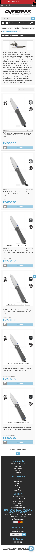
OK (33, 18)
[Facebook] (15, 542)
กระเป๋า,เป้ (18, 483)
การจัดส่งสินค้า (18, 501)
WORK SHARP (18, 468)
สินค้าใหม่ (18, 486)
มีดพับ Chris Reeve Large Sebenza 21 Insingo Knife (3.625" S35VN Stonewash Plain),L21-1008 (17, 193)
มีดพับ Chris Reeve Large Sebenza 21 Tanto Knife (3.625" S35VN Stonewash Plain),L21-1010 (17, 135)
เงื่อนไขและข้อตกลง (18, 497)
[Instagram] (18, 542)
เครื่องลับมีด (18, 481)
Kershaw (18, 466)
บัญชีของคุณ (18, 505)
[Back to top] (18, 453)
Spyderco (18, 472)
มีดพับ (18, 479)
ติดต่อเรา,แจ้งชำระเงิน (18, 508)
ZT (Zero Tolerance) (18, 464)
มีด (20, 23)
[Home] (3, 23)
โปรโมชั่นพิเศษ (18, 488)
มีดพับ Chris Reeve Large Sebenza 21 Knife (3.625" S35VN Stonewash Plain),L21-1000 (17, 428)
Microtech (18, 470)
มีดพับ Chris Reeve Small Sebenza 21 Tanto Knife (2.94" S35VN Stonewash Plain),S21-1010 (18, 252)
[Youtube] (21, 542)
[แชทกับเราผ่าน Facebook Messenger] (31, 548)
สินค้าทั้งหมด (13, 23)
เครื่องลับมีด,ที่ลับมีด (28, 23)
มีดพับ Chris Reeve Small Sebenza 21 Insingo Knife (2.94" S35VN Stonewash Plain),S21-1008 (17, 311)
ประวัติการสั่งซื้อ (18, 503)
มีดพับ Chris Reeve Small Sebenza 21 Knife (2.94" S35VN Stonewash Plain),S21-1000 (17, 369)
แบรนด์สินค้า (18, 490)
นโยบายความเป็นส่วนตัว (18, 499)
